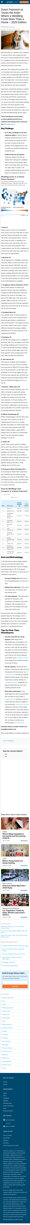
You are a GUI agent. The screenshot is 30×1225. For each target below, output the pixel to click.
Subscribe (15, 986)
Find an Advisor (24, 2)
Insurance (5, 1034)
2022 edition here (9, 124)
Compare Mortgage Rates (10, 965)
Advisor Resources (8, 998)
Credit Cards (6, 1011)
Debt (3, 1021)
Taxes (4, 1068)
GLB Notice (6, 1143)
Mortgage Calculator (8, 962)
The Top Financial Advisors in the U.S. (13, 954)
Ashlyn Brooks (8, 741)
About (4, 1095)
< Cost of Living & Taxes (7, 6)
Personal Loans (6, 1051)
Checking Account (7, 1008)
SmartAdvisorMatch (8, 1110)
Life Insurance (6, 1041)
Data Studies (6, 1018)
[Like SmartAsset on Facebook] (4, 1120)
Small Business (6, 1061)
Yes (6, 754)
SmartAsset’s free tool (22, 704)
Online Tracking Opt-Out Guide (11, 1145)
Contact (5, 1081)
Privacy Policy (6, 1138)
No (6, 756)
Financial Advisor (7, 1028)
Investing (5, 1038)
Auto (3, 1001)
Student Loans (6, 1064)
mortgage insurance (22, 658)
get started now (19, 722)
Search (5, 1093)
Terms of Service (7, 1135)
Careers (5, 1084)
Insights (4, 1031)
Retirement (5, 1058)
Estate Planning (7, 1024)
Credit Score (6, 1014)
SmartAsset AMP (7, 1103)
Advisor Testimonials (8, 1105)
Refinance (5, 1054)
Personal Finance (7, 1048)
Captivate (5, 1100)
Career (4, 1004)
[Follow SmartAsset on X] (4, 1123)
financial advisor (10, 699)
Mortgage (5, 1044)
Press (4, 1108)
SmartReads (6, 1098)
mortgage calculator (11, 682)
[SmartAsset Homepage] (13, 2)
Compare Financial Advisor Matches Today (15, 945)
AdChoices (6, 1140)
